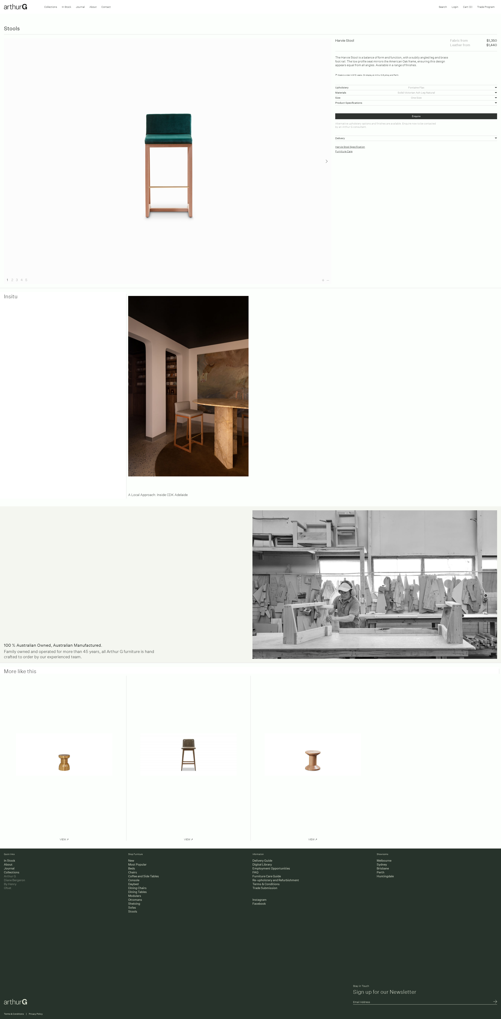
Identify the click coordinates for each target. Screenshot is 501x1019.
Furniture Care (343, 151)
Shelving (134, 903)
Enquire (416, 116)
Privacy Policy (36, 1014)
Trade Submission (264, 888)
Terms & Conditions (266, 884)
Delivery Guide (262, 860)
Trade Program (486, 7)
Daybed (133, 884)
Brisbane (383, 868)
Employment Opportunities (271, 868)
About (93, 7)
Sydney (382, 864)
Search (443, 7)
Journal (80, 7)
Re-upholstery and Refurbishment (275, 880)
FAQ (255, 872)
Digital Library (262, 864)
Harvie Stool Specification (350, 146)
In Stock (66, 7)
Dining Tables (137, 892)
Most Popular (137, 864)
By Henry (10, 884)
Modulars (134, 896)
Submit (495, 1002)
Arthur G (10, 876)
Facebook (259, 903)
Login (455, 7)
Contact (106, 7)
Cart (467, 7)
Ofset (7, 888)
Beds (131, 868)
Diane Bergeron (14, 880)
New (131, 860)
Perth (380, 872)
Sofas (132, 907)
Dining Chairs (137, 888)
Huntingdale (385, 876)
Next (326, 161)
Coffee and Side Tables (143, 876)
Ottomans (135, 900)
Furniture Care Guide (266, 876)
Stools (132, 911)
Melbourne (384, 860)
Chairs (132, 872)
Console (133, 880)
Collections (50, 7)
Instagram (259, 900)
